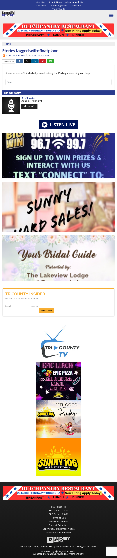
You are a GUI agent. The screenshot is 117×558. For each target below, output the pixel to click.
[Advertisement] (58, 30)
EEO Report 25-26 (58, 514)
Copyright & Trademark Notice (59, 528)
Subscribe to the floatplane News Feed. (28, 55)
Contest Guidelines (58, 525)
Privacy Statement (58, 521)
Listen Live (39, 2)
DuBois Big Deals (58, 5)
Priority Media (58, 8)
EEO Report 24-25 (58, 510)
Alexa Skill (41, 5)
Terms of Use (58, 517)
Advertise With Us (74, 2)
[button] (111, 15)
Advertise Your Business (58, 532)
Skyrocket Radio (66, 551)
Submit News (55, 2)
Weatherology (76, 553)
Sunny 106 (76, 5)
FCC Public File (58, 506)
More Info (29, 106)
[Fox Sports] (11, 105)
